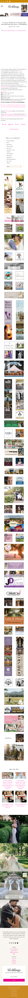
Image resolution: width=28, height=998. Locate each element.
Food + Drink (9, 148)
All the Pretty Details (10, 140)
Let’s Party (8, 151)
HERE (14, 102)
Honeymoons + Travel (11, 150)
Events (18, 26)
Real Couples (9, 155)
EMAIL (24, 124)
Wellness (8, 162)
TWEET (11, 124)
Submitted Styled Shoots (11, 159)
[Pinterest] (2, 1)
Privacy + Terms (14, 991)
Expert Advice (9, 144)
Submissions (14, 962)
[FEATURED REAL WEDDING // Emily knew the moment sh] (14, 829)
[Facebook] (3, 1)
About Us (14, 958)
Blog (14, 954)
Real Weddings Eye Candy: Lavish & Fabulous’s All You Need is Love (7, 806)
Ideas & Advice (14, 950)
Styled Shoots (9, 157)
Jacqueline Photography (8, 114)
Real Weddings (8, 111)
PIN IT (18, 124)
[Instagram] (6, 1)
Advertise (14, 960)
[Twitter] (8, 1)
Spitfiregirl (15, 995)
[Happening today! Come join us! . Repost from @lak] (14, 885)
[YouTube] (10, 1)
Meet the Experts (10, 153)
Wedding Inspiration (14, 952)
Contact (14, 963)
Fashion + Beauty (10, 146)
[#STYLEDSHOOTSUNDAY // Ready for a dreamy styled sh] (14, 857)
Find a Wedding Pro (14, 949)
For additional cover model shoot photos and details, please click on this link (14, 116)
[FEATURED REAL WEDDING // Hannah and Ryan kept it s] (14, 914)
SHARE (5, 124)
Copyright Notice (14, 993)
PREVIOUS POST (14, 129)
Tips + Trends (9, 161)
